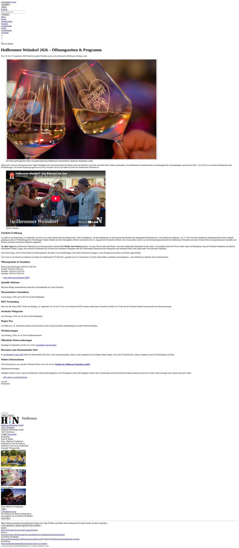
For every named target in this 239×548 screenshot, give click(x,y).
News (16, 530)
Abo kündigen (43, 535)
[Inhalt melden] (2, 42)
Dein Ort (4, 530)
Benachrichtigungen (57, 535)
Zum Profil (12, 434)
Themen (34, 530)
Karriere (11, 539)
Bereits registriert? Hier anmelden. (28, 525)
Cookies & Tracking (39, 544)
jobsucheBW (20, 539)
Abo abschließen (31, 535)
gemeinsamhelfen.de (33, 539)
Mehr (4, 509)
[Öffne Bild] (81, 109)
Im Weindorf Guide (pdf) (13, 355)
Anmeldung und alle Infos (46, 345)
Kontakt (21, 535)
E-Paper (11, 530)
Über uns (4, 539)
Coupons (27, 530)
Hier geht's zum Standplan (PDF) (16, 278)
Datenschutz (26, 544)
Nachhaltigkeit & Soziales (69, 539)
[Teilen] (2, 37)
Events (21, 530)
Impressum (5, 544)
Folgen (4, 434)
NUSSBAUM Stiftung (50, 539)
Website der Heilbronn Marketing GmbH (72, 364)
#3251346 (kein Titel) (9, 535)
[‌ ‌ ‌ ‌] (119, 389)
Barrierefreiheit (15, 544)
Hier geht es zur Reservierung (15, 377)
